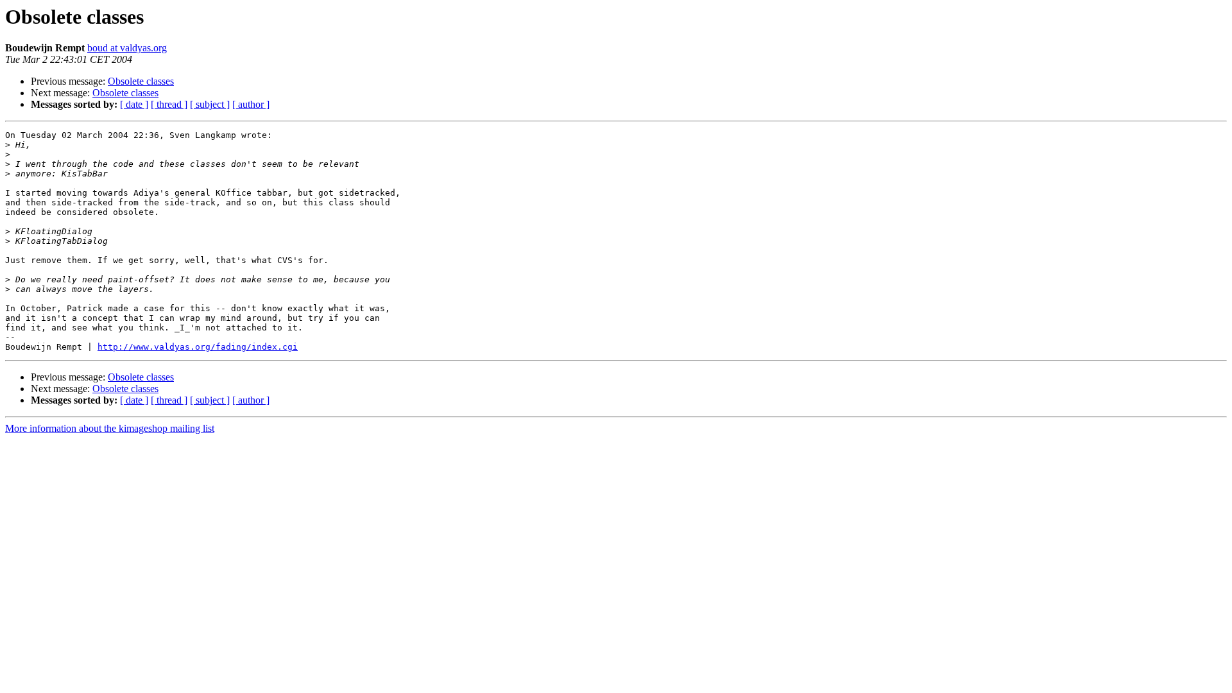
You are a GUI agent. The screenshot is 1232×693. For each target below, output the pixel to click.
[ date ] (134, 104)
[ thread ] (169, 104)
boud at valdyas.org (127, 47)
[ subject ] (210, 104)
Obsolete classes (141, 81)
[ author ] (251, 104)
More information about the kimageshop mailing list (109, 428)
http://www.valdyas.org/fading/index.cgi (198, 347)
